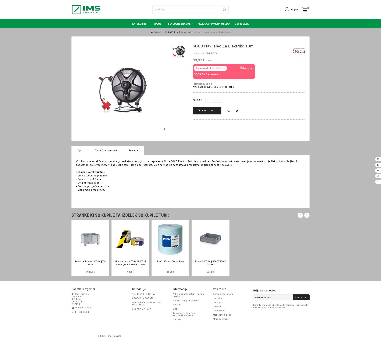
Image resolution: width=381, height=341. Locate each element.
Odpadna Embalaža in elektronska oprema (184, 314)
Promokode (219, 310)
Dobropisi (218, 302)
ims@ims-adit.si (83, 307)
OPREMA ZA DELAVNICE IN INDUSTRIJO (146, 303)
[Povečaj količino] (220, 99)
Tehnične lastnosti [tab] (106, 150)
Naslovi (217, 306)
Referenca (198, 84)
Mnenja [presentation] (133, 150)
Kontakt (176, 319)
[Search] (224, 9)
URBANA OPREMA (141, 309)
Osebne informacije (223, 294)
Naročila (217, 298)
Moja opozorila (221, 319)
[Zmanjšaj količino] (214, 99)
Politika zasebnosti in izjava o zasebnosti (188, 295)
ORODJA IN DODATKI (143, 298)
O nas (175, 309)
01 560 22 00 (82, 312)
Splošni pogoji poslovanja (186, 300)
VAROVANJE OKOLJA (143, 294)
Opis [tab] (80, 150)
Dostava (176, 305)
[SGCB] (299, 51)
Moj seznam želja (222, 315)
